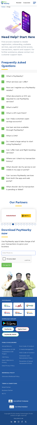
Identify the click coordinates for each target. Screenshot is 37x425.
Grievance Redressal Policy (10, 376)
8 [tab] (21, 224)
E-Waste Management (26, 349)
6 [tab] (16, 224)
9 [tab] (24, 224)
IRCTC (4, 393)
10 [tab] (27, 224)
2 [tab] (5, 224)
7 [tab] (18, 224)
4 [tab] (10, 224)
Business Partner (7, 390)
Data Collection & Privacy (7, 361)
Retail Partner (6, 387)
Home (3, 7)
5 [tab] (13, 224)
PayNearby (8, 329)
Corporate (26, 2)
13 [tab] (35, 224)
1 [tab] (2, 224)
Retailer (18, 2)
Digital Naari (22, 329)
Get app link (6, 265)
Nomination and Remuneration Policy (25, 357)
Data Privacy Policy (8, 365)
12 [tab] (32, 224)
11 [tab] (29, 224)
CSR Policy (5, 357)
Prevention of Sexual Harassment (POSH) (26, 362)
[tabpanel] (11, 215)
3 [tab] (7, 224)
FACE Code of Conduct (26, 352)
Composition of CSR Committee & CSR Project (8, 352)
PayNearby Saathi (10, 334)
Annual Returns (7, 346)
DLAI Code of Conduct (26, 346)
